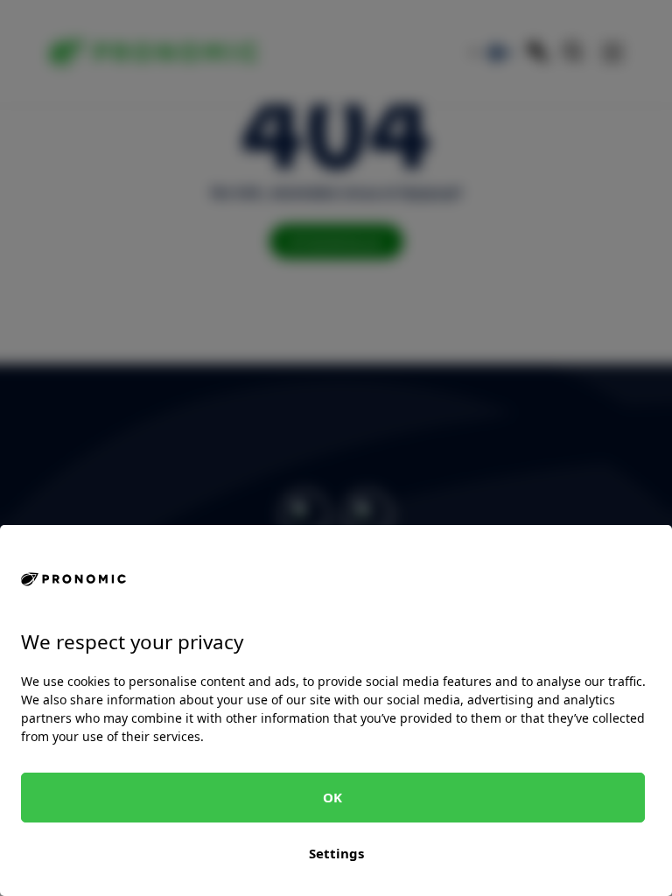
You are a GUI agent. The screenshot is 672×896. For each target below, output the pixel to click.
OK (332, 797)
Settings (336, 853)
